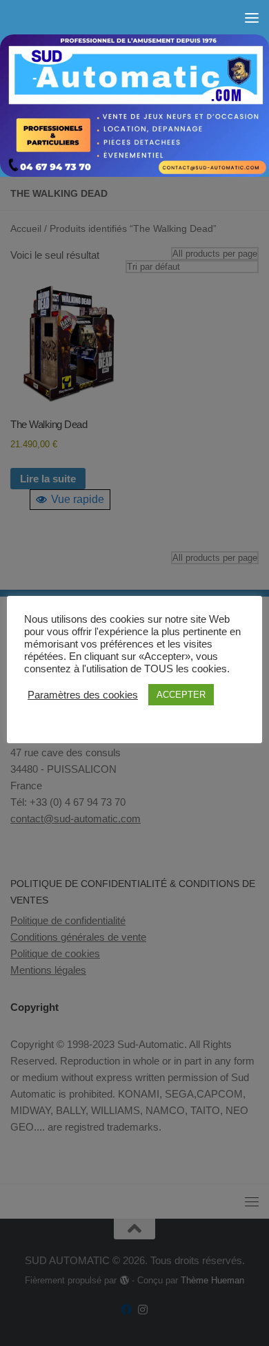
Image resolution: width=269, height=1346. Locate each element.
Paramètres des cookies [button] (83, 695)
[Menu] (252, 17)
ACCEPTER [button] (181, 695)
